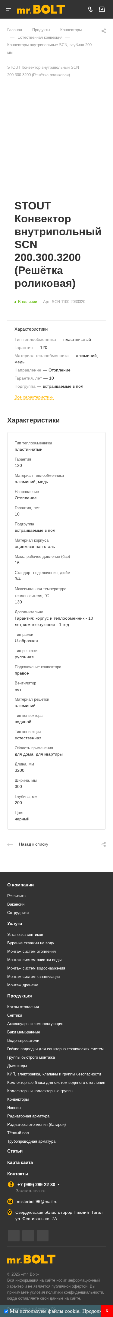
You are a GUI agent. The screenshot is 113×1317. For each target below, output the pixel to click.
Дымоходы (17, 1065)
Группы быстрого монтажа (31, 1057)
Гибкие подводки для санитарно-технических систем (55, 1049)
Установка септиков (25, 934)
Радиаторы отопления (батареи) (36, 1124)
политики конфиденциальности (74, 1292)
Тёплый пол (18, 1133)
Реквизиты (16, 896)
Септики (14, 1015)
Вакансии (15, 904)
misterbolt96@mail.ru (37, 1201)
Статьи (15, 1150)
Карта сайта (20, 1162)
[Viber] (28, 1235)
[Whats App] (43, 1235)
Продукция (19, 995)
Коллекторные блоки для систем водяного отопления (56, 1082)
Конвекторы (18, 1099)
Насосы (14, 1107)
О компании (20, 884)
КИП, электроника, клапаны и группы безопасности (54, 1074)
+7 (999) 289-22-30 (36, 1184)
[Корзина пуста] (102, 9)
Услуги (14, 923)
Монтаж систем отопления (31, 951)
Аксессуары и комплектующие (35, 1023)
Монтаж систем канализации (33, 976)
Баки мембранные (23, 1032)
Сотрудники (18, 912)
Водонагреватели (23, 1040)
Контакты (17, 1173)
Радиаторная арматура (28, 1116)
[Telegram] (14, 1235)
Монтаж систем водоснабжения (36, 968)
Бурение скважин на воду (30, 943)
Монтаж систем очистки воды (34, 960)
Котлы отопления (23, 1007)
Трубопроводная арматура (31, 1141)
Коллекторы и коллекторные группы (40, 1091)
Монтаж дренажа (22, 985)
